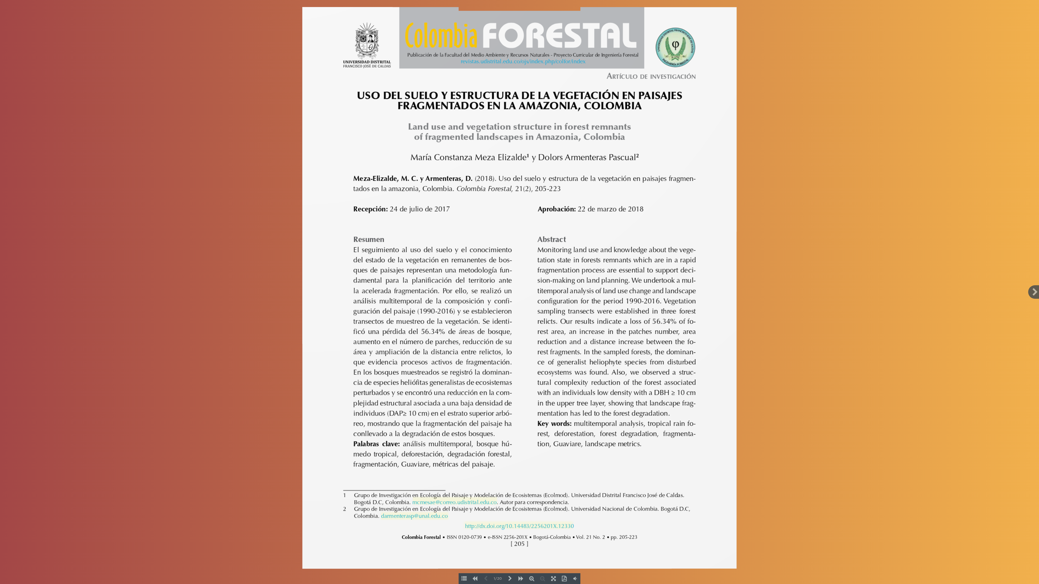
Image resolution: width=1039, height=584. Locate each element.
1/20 (498, 578)
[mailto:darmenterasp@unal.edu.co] (414, 515)
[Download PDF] (564, 578)
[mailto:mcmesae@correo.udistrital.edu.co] (454, 501)
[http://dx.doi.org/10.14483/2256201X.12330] (519, 525)
